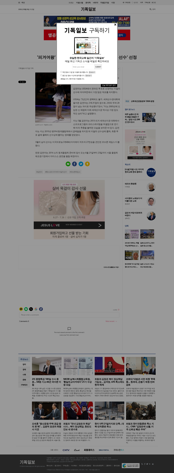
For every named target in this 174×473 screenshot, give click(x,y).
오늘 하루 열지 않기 (109, 85)
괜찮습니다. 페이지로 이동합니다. (72, 79)
